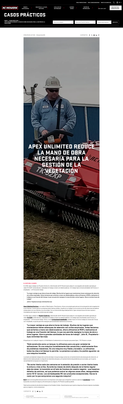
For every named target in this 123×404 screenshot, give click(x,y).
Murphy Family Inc (44, 315)
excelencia (86, 379)
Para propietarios (81, 2)
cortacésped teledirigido (59, 319)
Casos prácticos (13, 20)
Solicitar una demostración (115, 7)
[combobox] (63, 22)
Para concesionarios (93, 2)
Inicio (5, 20)
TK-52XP (30, 317)
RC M (25, 379)
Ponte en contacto (106, 2)
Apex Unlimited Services (31, 306)
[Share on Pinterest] (98, 35)
